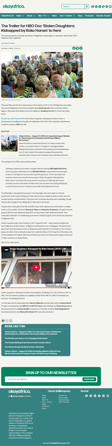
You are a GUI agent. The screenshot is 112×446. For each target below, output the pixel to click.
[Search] (87, 6)
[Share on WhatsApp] (81, 48)
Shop (80, 16)
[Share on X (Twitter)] (77, 48)
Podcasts (89, 16)
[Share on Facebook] (74, 48)
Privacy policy (63, 398)
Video (54, 16)
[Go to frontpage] (14, 6)
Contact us (63, 396)
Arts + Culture (66, 16)
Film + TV (42, 16)
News (18, 16)
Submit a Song (64, 400)
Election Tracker (103, 16)
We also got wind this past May (13, 119)
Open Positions (64, 402)
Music (29, 16)
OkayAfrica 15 (8, 16)
